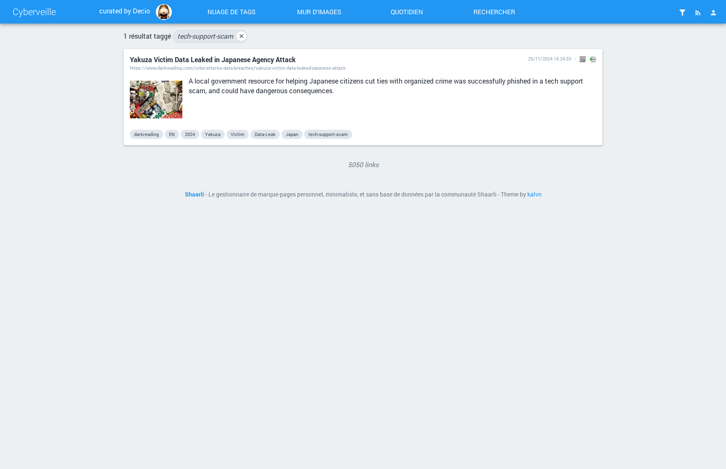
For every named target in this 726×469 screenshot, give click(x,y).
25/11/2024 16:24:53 (549, 58)
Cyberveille (34, 11)
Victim (238, 134)
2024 (190, 134)
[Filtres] (682, 12)
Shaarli (194, 194)
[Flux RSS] (698, 12)
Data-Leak (265, 134)
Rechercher (494, 12)
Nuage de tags (231, 12)
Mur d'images (319, 12)
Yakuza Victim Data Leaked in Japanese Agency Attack (213, 59)
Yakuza (213, 134)
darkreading (146, 134)
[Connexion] (713, 12)
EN (172, 134)
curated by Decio (124, 10)
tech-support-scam (210, 35)
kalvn (534, 194)
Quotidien (407, 12)
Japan (292, 134)
